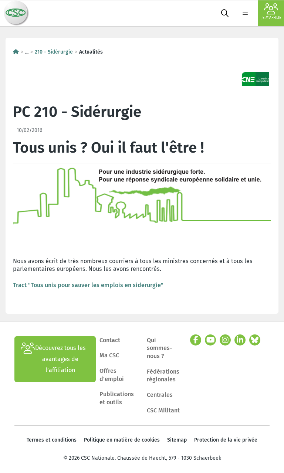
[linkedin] (240, 340)
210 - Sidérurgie (54, 52)
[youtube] (210, 340)
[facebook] (195, 340)
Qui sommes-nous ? (159, 348)
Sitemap (177, 440)
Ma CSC (109, 355)
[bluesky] (254, 340)
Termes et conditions (52, 440)
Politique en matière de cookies (122, 440)
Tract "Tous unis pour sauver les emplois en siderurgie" (88, 285)
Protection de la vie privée (225, 440)
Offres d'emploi (111, 374)
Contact (109, 340)
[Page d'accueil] (16, 52)
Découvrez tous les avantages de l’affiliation (60, 359)
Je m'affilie (271, 18)
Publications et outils (116, 398)
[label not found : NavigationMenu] (245, 13)
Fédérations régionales (163, 375)
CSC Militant (163, 410)
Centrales (160, 394)
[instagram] (225, 340)
